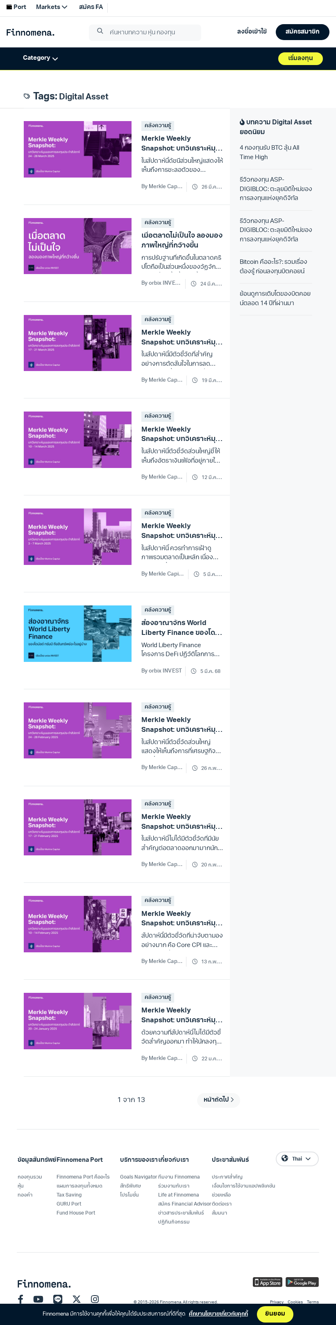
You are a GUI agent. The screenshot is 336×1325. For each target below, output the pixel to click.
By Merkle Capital (162, 186)
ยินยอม (275, 1314)
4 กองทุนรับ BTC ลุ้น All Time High (269, 153)
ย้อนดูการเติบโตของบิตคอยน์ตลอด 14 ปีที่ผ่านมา (275, 299)
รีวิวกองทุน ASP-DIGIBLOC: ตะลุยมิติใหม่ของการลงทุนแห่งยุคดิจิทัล (276, 189)
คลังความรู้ (158, 125)
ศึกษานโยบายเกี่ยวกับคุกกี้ (218, 1314)
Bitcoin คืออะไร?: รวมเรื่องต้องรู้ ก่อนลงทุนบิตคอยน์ (273, 267)
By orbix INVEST (161, 283)
